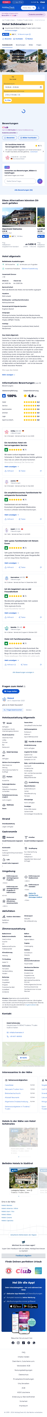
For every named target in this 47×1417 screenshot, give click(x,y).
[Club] (14, 15)
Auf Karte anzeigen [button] (11, 30)
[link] (39, 8)
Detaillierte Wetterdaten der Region (23, 1235)
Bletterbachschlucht (13, 1093)
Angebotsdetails (30, 1005)
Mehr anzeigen (7, 375)
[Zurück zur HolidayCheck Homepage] (8, 8)
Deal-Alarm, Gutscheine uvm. (23, 1361)
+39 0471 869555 (16, 1036)
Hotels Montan (7, 1205)
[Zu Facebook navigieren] (13, 1343)
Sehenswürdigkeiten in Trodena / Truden (17, 1108)
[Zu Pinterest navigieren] (28, 1343)
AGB (23, 1388)
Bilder (31, 45)
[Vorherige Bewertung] (3, 151)
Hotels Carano (7, 1217)
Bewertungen (20, 45)
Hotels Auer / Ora (8, 1211)
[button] (19, 60)
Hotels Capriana (7, 1220)
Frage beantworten (14, 710)
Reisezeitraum (9, 84)
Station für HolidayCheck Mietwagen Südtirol (35, 895)
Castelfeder (9, 1085)
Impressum (23, 1406)
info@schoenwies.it (17, 1032)
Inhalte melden (23, 1357)
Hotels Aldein (6, 1214)
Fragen (39, 45)
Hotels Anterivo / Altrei (10, 1208)
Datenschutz (23, 1375)
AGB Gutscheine (23, 1392)
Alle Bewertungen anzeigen (23, 672)
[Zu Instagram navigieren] (18, 1343)
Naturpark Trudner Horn (14, 1089)
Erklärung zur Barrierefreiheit (23, 1397)
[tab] (13, 78)
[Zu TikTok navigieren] (23, 1343)
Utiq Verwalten (23, 1383)
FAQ (23, 1352)
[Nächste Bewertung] (43, 151)
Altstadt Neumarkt (12, 1097)
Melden (29, 710)
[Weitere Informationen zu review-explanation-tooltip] (30, 34)
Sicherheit (23, 1401)
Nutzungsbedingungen (23, 1370)
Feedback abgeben (23, 1255)
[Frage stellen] (40, 181)
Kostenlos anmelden (36, 14)
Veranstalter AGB (23, 1366)
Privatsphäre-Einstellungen (23, 1379)
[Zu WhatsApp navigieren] (34, 1343)
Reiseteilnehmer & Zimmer (14, 91)
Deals (5, 2)
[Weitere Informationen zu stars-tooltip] (32, 24)
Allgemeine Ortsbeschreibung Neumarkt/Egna (17, 1102)
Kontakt (33, 2)
